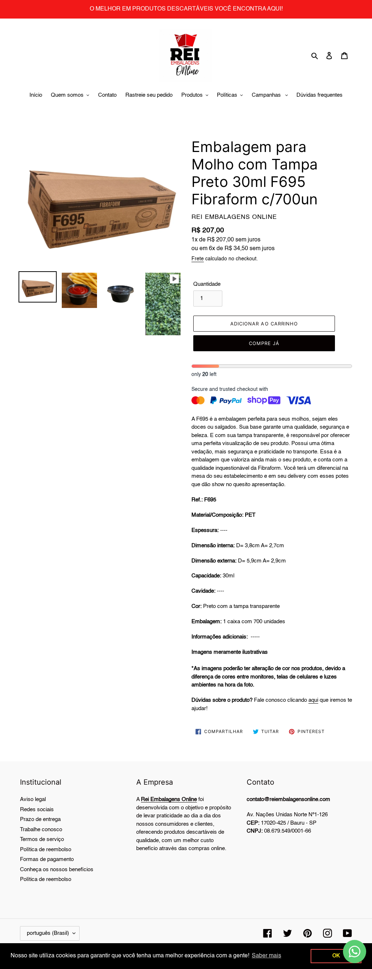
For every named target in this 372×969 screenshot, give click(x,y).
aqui (313, 700)
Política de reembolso (45, 849)
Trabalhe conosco (41, 829)
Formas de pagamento (47, 859)
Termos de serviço (42, 839)
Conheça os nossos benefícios (56, 869)
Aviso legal (33, 799)
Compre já (264, 343)
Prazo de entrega (40, 819)
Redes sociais (37, 809)
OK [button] (336, 955)
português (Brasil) (48, 933)
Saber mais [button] (266, 956)
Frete (197, 258)
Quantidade (207, 284)
